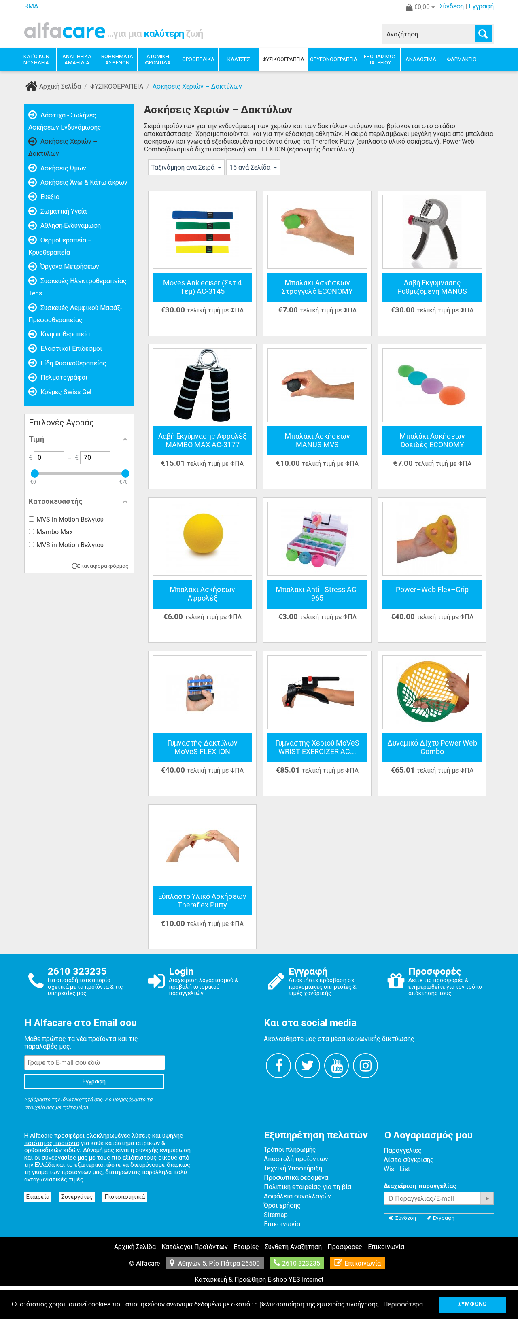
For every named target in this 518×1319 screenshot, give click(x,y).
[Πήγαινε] (486, 1198)
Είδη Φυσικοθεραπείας (72, 363)
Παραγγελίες (403, 1150)
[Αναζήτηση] (483, 33)
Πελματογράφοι (63, 377)
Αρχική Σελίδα (60, 86)
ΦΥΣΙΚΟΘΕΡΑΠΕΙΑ (283, 59)
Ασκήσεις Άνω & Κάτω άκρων (83, 182)
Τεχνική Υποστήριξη (293, 1168)
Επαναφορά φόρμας (103, 566)
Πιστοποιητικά (124, 1196)
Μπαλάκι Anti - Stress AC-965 (317, 594)
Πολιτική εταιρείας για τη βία (307, 1187)
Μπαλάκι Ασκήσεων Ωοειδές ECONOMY (432, 440)
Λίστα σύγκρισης (409, 1160)
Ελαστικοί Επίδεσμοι (70, 349)
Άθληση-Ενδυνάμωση (70, 225)
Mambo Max (54, 532)
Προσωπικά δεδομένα (296, 1177)
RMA (31, 6)
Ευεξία (49, 197)
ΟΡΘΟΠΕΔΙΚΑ (198, 59)
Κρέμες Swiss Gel (65, 392)
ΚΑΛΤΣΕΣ (238, 59)
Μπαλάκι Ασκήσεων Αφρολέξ (202, 594)
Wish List (397, 1169)
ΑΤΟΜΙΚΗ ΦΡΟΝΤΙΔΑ (158, 59)
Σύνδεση (451, 6)
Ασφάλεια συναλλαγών (297, 1196)
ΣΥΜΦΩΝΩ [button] (472, 1304)
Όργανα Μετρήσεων (69, 266)
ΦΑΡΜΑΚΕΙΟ (461, 59)
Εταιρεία (37, 1196)
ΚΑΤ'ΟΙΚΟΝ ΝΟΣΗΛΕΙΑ (36, 59)
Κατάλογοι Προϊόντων (194, 1247)
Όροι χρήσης (282, 1205)
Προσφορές (344, 1247)
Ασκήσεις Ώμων (62, 168)
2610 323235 (301, 1263)
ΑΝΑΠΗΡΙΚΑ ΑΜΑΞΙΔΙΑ (76, 59)
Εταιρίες (246, 1247)
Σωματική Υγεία (63, 211)
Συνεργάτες (77, 1196)
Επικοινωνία (282, 1224)
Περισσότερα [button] (403, 1304)
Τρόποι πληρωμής (290, 1149)
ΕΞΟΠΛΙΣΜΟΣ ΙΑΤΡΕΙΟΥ (380, 59)
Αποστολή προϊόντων (296, 1159)
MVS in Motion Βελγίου (70, 519)
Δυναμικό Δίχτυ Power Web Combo (432, 747)
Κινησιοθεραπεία (64, 334)
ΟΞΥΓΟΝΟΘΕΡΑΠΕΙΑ (333, 59)
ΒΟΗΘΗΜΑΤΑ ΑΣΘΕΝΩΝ (117, 59)
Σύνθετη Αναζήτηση (293, 1247)
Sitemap (276, 1215)
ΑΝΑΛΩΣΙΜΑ (420, 59)
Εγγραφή (481, 6)
